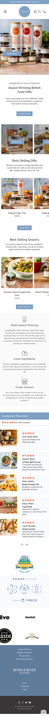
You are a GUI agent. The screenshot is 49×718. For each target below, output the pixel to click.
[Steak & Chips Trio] (17, 193)
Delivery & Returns (24, 652)
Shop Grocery (24, 306)
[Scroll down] (24, 73)
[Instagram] (19, 702)
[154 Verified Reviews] (24, 574)
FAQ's (24, 683)
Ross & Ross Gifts (27, 706)
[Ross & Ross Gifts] (24, 11)
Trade (24, 689)
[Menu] (5, 11)
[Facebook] (23, 702)
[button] (39, 11)
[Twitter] (26, 702)
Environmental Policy (24, 659)
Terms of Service (24, 649)
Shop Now (12, 53)
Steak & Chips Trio (17, 213)
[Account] (35, 12)
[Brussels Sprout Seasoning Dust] (17, 272)
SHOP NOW (24, 113)
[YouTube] (30, 702)
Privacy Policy (24, 656)
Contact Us (24, 686)
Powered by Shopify (24, 709)
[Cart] (44, 12)
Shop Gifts (24, 227)
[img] (8, 422)
